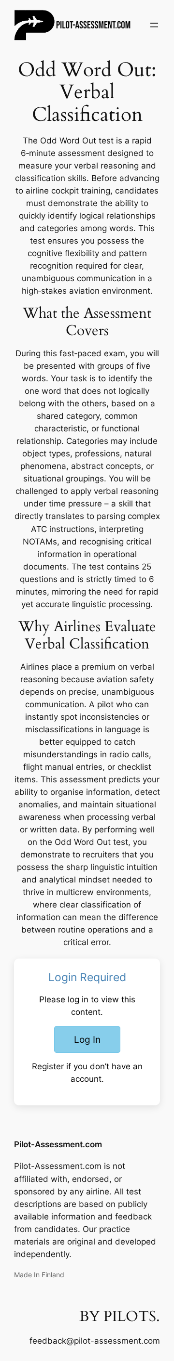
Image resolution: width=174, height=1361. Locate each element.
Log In (87, 1039)
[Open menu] (154, 25)
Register (48, 1066)
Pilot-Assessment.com (58, 1144)
